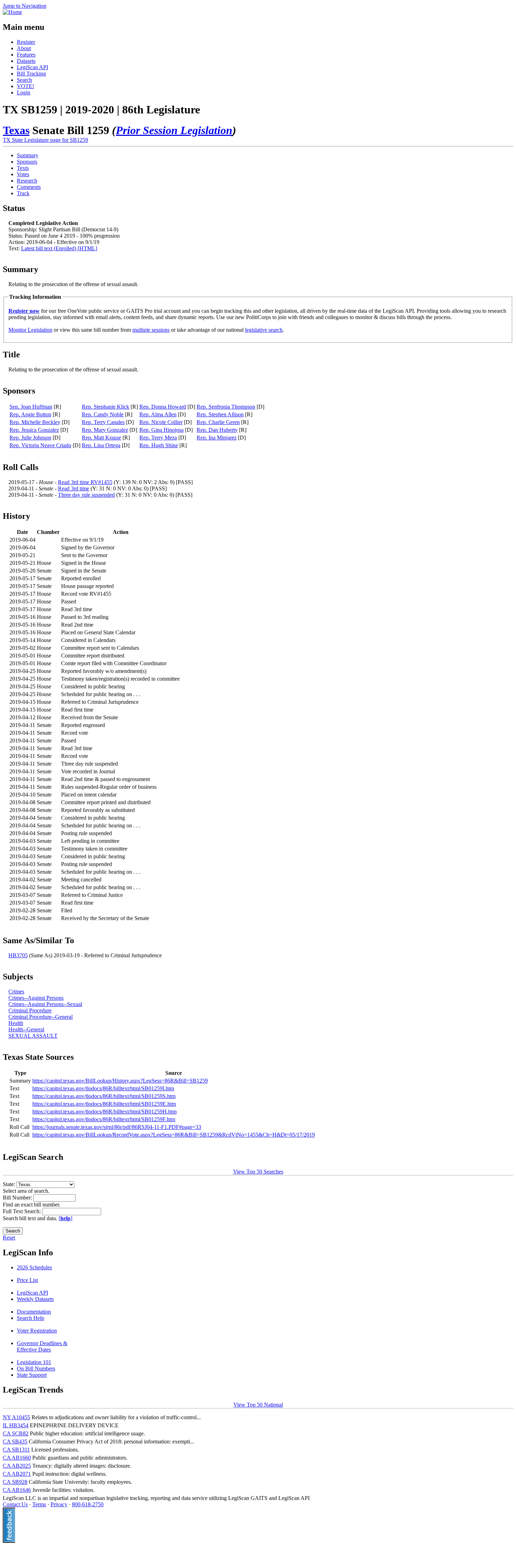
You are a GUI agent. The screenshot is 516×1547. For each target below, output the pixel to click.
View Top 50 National (258, 1405)
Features (26, 55)
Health (15, 1023)
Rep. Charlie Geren (218, 422)
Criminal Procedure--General (40, 1017)
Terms (39, 1504)
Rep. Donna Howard (162, 407)
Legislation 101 (34, 1362)
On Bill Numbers (36, 1368)
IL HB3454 (15, 1425)
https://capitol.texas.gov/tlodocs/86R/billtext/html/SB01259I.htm (103, 1088)
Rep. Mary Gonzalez (105, 430)
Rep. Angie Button (30, 414)
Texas (16, 130)
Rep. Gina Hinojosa (161, 430)
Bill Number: (18, 1198)
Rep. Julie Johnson (30, 438)
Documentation (34, 1312)
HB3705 (18, 955)
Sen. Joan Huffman (30, 407)
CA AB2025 (17, 1466)
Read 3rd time (73, 488)
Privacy (59, 1504)
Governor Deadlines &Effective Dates (42, 1346)
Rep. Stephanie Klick (105, 407)
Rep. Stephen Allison (220, 414)
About (24, 48)
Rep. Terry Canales (103, 422)
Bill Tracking (31, 74)
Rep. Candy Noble (103, 414)
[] (65, 1218)
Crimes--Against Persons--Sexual (45, 1004)
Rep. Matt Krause (101, 438)
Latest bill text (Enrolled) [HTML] (59, 248)
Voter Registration (37, 1331)
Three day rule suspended (86, 495)
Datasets (26, 61)
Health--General (26, 1029)
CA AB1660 (17, 1458)
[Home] (12, 12)
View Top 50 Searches (258, 1172)
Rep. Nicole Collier (161, 422)
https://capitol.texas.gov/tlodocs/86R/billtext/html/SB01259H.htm (104, 1112)
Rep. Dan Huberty (217, 430)
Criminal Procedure (30, 1010)
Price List (27, 1280)
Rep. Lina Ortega (101, 445)
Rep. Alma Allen (158, 414)
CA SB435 (15, 1441)
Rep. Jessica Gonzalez (34, 430)
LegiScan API (32, 67)
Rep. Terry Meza (158, 438)
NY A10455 (16, 1417)
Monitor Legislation (30, 330)
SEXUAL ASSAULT (33, 1036)
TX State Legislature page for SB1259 (45, 140)
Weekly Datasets (35, 1299)
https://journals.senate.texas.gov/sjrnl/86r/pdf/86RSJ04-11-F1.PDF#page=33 (116, 1127)
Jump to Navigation (24, 6)
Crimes (16, 991)
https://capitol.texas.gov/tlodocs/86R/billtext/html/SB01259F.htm (103, 1119)
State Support (32, 1375)
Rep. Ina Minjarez (217, 438)
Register (26, 42)
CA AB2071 (17, 1474)
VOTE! (25, 86)
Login (23, 92)
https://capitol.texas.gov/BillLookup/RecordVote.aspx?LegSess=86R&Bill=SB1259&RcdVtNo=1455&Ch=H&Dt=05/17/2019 (173, 1135)
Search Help (30, 1318)
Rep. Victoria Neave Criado (40, 445)
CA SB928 (15, 1482)
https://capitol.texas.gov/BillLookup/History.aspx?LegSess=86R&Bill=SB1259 (120, 1081)
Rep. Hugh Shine (158, 445)
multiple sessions (151, 330)
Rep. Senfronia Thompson (226, 407)
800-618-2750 (88, 1504)
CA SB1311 (16, 1450)
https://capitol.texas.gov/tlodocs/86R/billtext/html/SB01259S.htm (104, 1096)
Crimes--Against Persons (36, 998)
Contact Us (15, 1504)
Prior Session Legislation (174, 130)
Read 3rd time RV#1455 (85, 482)
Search (24, 80)
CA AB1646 (17, 1490)
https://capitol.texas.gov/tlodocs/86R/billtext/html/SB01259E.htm (104, 1104)
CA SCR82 (15, 1433)
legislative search (264, 330)
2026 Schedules (34, 1267)
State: (9, 1184)
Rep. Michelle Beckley (34, 422)
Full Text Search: (22, 1211)
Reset (9, 1238)
